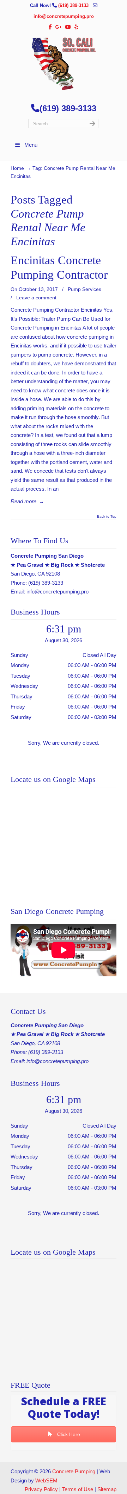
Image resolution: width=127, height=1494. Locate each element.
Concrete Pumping (73, 1471)
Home (17, 168)
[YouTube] (68, 27)
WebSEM (46, 1480)
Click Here (68, 1434)
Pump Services (84, 289)
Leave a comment (36, 297)
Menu (30, 145)
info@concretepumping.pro (64, 16)
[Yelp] (76, 27)
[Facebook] (50, 27)
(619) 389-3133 (74, 5)
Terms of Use (77, 1489)
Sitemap (106, 1489)
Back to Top (106, 516)
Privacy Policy (41, 1489)
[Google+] (58, 27)
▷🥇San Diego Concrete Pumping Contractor (63, 64)
